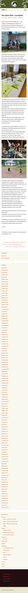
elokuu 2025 (4, 277)
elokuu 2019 (4, 392)
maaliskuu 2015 (4, 468)
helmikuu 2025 (4, 286)
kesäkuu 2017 (4, 429)
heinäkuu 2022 (4, 334)
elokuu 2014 (4, 479)
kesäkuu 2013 (4, 496)
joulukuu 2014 (4, 473)
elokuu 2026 (4, 267)
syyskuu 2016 (4, 450)
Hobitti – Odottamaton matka (9, 519)
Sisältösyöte (6, 576)
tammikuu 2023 (4, 323)
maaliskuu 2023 (4, 320)
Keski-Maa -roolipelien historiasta (16, 246)
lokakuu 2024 (4, 293)
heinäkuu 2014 (4, 482)
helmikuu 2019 (4, 397)
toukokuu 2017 (4, 431)
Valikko (3, 9)
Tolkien (4, 526)
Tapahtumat (4, 546)
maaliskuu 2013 (4, 498)
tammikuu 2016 (4, 459)
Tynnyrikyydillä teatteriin (8, 534)
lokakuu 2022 (4, 327)
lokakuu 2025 (4, 272)
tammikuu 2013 (4, 503)
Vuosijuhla (14, 17)
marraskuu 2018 (5, 401)
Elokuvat (3, 517)
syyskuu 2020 (4, 373)
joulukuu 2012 (4, 505)
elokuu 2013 (4, 491)
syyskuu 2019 (4, 390)
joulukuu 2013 (4, 486)
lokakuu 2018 (4, 403)
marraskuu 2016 (5, 445)
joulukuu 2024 (4, 291)
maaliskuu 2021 (4, 360)
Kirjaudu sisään (6, 574)
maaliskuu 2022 (4, 339)
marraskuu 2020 (5, 369)
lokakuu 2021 (4, 348)
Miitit (10, 17)
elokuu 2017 (4, 424)
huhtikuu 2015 (4, 466)
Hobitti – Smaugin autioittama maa (10, 521)
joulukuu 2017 (4, 415)
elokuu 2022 (4, 332)
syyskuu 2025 (4, 274)
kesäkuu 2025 (4, 281)
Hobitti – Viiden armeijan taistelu (10, 523)
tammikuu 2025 (4, 288)
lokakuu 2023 (4, 311)
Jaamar (21, 17)
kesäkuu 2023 (4, 318)
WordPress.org (6, 581)
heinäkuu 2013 (4, 493)
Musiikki (3, 543)
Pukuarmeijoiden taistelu (8, 532)
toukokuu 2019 (4, 394)
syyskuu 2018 (4, 406)
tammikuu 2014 (4, 484)
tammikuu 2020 (4, 383)
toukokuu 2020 (4, 378)
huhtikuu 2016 (4, 454)
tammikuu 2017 (4, 440)
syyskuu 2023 (4, 314)
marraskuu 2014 (5, 475)
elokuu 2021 (4, 350)
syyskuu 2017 (4, 422)
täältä (9, 234)
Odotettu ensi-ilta (7, 530)
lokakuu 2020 (4, 371)
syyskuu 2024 (4, 295)
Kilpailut (3, 528)
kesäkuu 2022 (4, 337)
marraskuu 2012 (5, 507)
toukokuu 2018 (4, 408)
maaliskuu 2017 (4, 436)
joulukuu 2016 (4, 443)
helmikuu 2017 (4, 438)
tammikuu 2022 (4, 344)
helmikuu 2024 (4, 304)
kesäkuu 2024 (4, 300)
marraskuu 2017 (5, 417)
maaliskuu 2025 (4, 284)
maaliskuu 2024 (4, 302)
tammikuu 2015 (4, 470)
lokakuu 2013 (4, 489)
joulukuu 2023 (4, 307)
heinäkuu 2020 (4, 376)
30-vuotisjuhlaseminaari (8, 548)
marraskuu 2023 (5, 309)
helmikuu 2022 (4, 341)
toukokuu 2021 (4, 355)
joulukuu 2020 (4, 367)
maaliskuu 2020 (4, 380)
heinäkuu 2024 (4, 297)
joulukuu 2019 (4, 385)
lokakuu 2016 (4, 447)
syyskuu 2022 (4, 330)
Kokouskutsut (6, 550)
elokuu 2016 (4, 452)
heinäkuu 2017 (4, 426)
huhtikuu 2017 (4, 433)
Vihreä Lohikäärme (5, 258)
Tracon (4, 557)
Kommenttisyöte (7, 578)
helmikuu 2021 (4, 362)
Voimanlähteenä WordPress (7, 590)
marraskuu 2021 (5, 346)
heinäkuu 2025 (4, 279)
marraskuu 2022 (5, 325)
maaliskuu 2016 (4, 456)
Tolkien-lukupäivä (7, 554)
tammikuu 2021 (4, 364)
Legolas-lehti (4, 541)
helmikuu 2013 (4, 500)
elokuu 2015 (4, 463)
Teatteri (3, 561)
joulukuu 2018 (4, 399)
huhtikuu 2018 (4, 410)
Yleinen (3, 564)
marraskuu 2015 (5, 461)
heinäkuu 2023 (4, 316)
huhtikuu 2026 (4, 270)
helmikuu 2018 (4, 413)
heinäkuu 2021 (4, 353)
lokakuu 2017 (4, 420)
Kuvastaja (5, 539)
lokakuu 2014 (4, 477)
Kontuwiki (3, 256)
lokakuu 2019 (4, 387)
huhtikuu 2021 (4, 357)
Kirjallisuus (3, 537)
